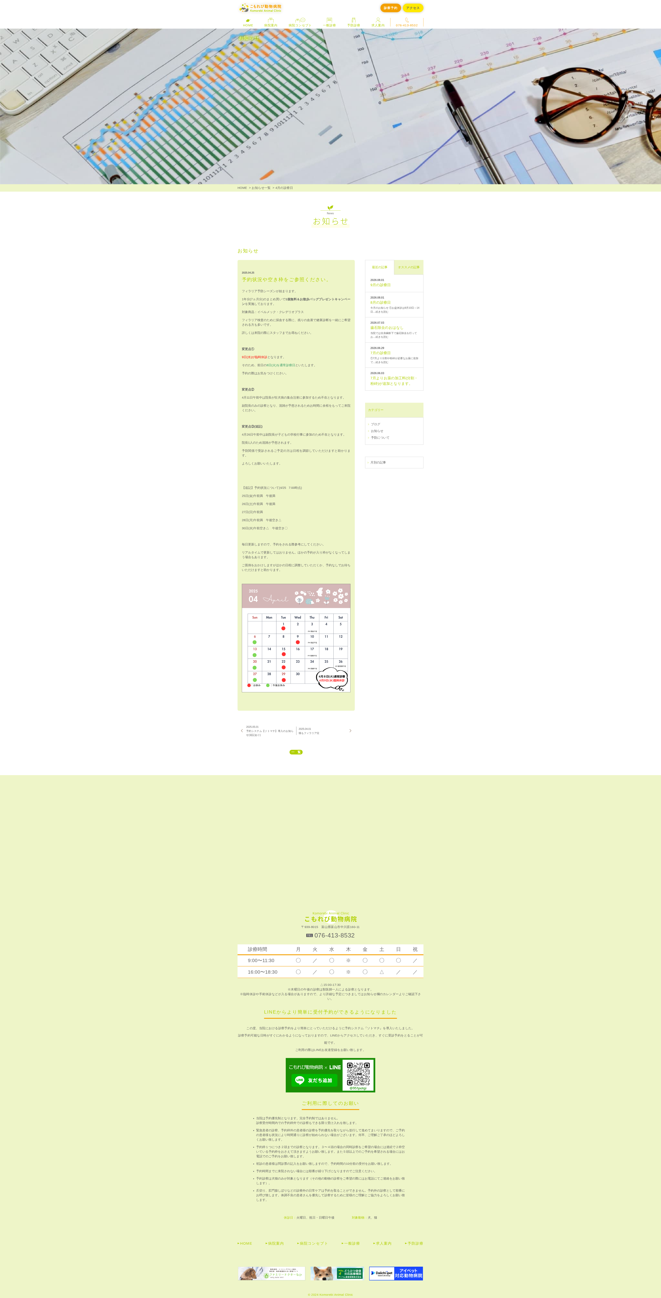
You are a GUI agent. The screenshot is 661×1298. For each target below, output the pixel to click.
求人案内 (378, 25)
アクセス (413, 8)
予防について (380, 437)
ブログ (375, 424)
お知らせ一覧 (261, 188)
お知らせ (377, 431)
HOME (248, 25)
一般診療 (352, 1243)
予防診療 (415, 1243)
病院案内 (276, 1243)
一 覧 (296, 752)
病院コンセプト (300, 25)
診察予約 (390, 8)
